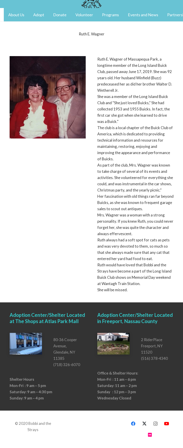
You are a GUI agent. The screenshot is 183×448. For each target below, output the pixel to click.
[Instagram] (155, 423)
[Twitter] (144, 423)
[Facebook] (133, 423)
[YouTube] (166, 423)
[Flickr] (150, 434)
